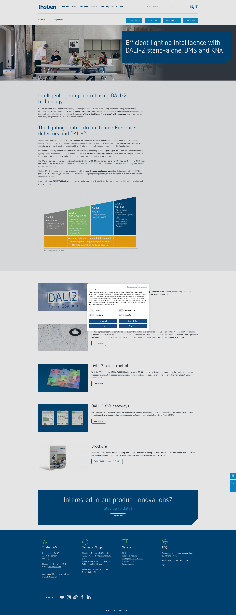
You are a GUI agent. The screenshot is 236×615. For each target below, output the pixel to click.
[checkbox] (91, 310)
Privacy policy (132, 287)
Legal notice (143, 287)
